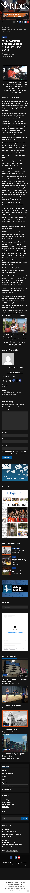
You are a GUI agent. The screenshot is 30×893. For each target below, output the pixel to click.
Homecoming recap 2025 (6, 571)
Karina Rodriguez (9, 54)
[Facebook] (20, 22)
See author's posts (15, 372)
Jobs (3, 811)
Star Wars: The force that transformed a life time (6, 560)
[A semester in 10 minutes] (15, 694)
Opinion (4, 783)
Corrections (5, 806)
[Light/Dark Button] (14, 22)
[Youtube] (28, 22)
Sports (4, 37)
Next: (11, 392)
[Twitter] (23, 22)
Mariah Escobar (7, 683)
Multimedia (16, 548)
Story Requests (6, 802)
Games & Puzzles (7, 786)
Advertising (5, 800)
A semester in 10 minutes (12, 706)
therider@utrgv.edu (12, 851)
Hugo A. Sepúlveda (7, 758)
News (14, 567)
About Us (5, 809)
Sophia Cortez (6, 707)
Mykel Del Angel (7, 731)
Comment (5, 410)
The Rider (6, 648)
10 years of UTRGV (6, 550)
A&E (14, 557)
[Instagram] (25, 22)
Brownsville (7, 749)
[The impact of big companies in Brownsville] (15, 743)
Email (4, 439)
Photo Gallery (6, 789)
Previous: (8, 386)
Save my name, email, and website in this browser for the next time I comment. (15, 453)
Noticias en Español (8, 773)
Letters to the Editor (8, 804)
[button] (2, 22)
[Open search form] (17, 22)
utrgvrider (12, 648)
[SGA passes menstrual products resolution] (15, 668)
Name (4, 432)
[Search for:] (11, 818)
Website (4, 445)
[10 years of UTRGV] (15, 718)
